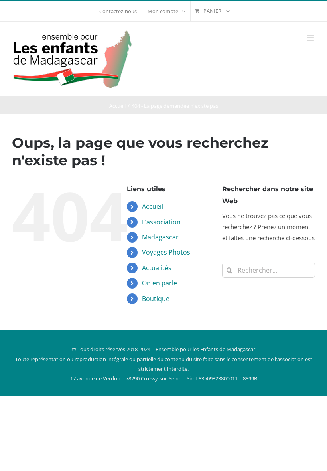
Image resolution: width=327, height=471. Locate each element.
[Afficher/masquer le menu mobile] (311, 38)
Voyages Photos (166, 252)
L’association (161, 222)
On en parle (159, 283)
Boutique (155, 298)
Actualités (156, 267)
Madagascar (160, 237)
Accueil (152, 206)
